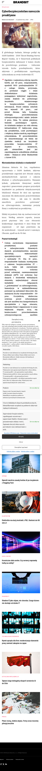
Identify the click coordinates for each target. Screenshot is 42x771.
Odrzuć (21, 442)
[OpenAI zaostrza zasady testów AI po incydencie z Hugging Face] (21, 462)
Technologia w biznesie (10, 636)
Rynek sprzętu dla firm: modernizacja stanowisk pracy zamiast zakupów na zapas (20, 641)
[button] (39, 321)
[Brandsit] (21, 2)
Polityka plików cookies (13, 451)
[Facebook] (1, 764)
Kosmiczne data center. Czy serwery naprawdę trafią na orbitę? (19, 561)
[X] (3, 764)
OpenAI (4, 476)
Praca (4, 717)
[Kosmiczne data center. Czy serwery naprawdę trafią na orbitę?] (21, 542)
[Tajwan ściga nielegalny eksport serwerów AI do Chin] (21, 662)
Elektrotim (6, 516)
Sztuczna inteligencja (10, 676)
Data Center (6, 556)
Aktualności (5, 7)
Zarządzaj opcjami (21, 447)
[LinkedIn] (6, 764)
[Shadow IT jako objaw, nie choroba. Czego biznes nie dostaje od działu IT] (21, 582)
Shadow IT (5, 596)
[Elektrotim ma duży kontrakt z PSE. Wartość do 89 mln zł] (21, 502)
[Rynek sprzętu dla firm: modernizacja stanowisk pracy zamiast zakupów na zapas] (21, 622)
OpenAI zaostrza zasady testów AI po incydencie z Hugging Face (20, 481)
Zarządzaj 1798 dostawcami (11, 433)
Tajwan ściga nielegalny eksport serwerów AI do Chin (19, 682)
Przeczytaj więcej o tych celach (29, 433)
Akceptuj (21, 436)
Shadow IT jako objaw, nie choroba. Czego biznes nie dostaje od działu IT (20, 601)
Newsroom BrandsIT (8, 20)
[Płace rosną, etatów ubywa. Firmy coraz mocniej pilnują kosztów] (21, 703)
